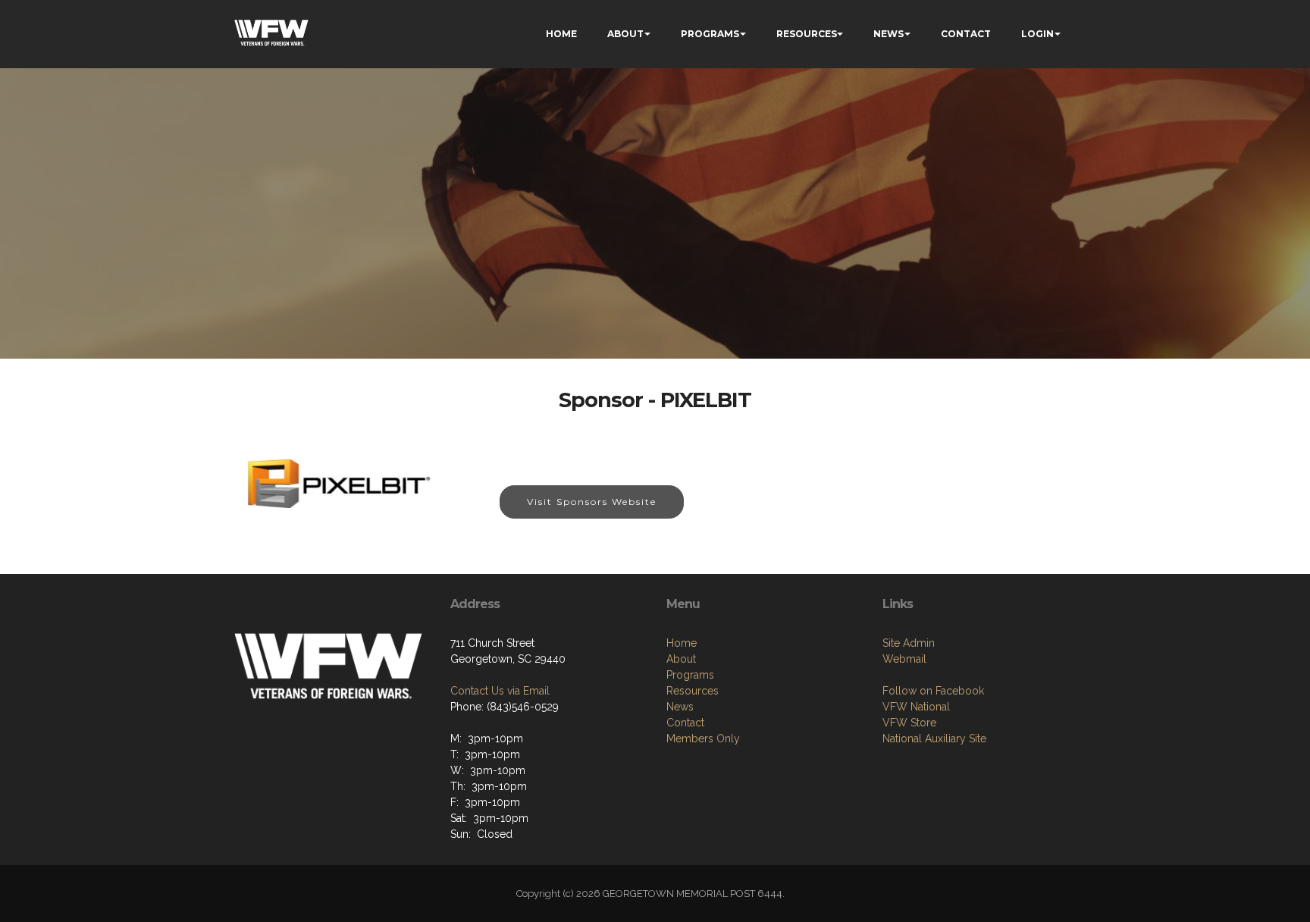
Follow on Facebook (933, 691)
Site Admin (908, 643)
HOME (561, 33)
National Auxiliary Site (934, 738)
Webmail (904, 659)
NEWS (888, 33)
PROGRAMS (710, 33)
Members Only (703, 738)
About (681, 659)
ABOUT (625, 33)
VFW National (916, 707)
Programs (690, 675)
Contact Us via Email (500, 691)
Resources (692, 691)
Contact (685, 723)
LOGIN (1037, 33)
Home (681, 643)
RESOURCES (806, 33)
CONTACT (966, 33)
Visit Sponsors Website (592, 501)
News (680, 707)
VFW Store (909, 723)
